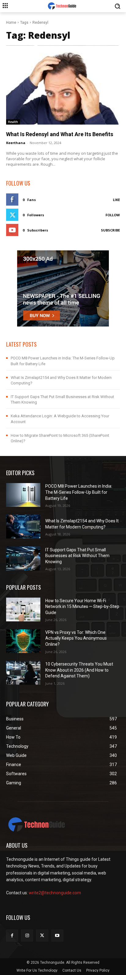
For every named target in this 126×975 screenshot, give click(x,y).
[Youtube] (57, 935)
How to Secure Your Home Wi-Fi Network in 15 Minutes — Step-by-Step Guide (82, 606)
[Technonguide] (63, 6)
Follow (113, 215)
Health (13, 122)
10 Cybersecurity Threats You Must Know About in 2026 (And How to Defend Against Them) (79, 670)
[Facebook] (12, 935)
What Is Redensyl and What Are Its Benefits (59, 134)
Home (11, 22)
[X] (42, 935)
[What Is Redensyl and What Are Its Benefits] (63, 85)
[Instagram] (27, 935)
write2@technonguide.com (55, 892)
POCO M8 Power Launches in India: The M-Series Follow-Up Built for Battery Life (78, 492)
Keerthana (15, 142)
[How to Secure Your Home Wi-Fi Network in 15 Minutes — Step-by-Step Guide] (23, 609)
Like (116, 199)
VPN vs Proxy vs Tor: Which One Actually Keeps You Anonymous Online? (76, 638)
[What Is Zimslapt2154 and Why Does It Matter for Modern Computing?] (23, 527)
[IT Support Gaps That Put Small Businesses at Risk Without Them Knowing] (23, 558)
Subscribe (110, 230)
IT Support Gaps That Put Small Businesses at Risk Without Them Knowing (77, 555)
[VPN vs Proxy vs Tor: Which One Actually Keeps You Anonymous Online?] (23, 641)
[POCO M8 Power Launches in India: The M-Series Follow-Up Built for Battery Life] (23, 495)
